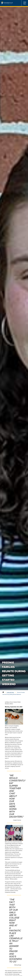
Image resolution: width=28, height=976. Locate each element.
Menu (24, 3)
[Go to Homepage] (7, 4)
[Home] (3, 692)
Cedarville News (10, 692)
